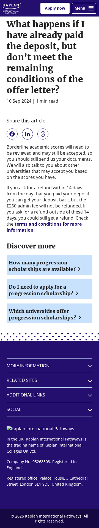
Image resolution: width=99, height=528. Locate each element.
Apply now (55, 8)
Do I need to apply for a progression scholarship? (41, 290)
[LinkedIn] (27, 133)
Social (14, 409)
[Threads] (42, 133)
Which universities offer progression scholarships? (43, 314)
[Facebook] (12, 133)
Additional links (26, 395)
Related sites (22, 380)
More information (28, 366)
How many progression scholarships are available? (43, 265)
